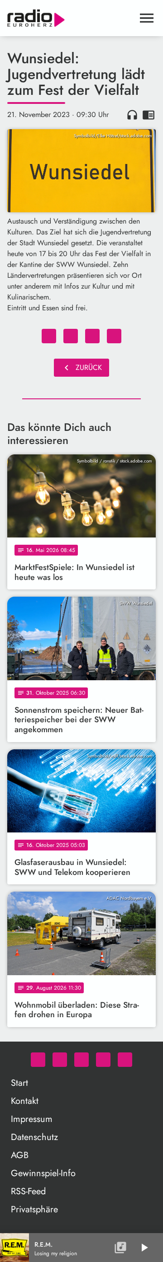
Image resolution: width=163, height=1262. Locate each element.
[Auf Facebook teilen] (49, 336)
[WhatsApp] (38, 1059)
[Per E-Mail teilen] (114, 336)
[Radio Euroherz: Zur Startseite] (70, 18)
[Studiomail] (103, 1059)
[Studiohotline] (125, 1059)
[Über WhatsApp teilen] (92, 336)
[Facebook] (60, 1059)
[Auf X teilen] (70, 336)
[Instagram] (81, 1059)
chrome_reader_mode (148, 114)
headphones (132, 114)
